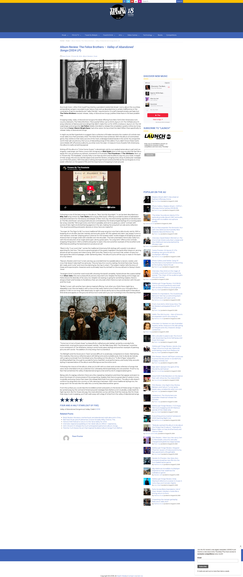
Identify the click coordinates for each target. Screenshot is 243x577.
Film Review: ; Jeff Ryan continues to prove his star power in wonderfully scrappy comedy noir (167, 359)
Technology (147, 35)
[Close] (240, 546)
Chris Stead (157, 201)
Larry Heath (157, 289)
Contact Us (132, 576)
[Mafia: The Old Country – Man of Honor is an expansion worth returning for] (147, 317)
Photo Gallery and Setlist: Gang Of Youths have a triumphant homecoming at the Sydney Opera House (167, 263)
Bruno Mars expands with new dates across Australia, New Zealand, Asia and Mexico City (167, 230)
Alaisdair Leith (158, 475)
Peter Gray (157, 234)
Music (64, 35)
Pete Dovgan (158, 210)
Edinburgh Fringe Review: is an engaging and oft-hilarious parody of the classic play (166, 408)
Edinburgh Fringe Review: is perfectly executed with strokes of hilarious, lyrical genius (166, 285)
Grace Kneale (158, 380)
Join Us (140, 576)
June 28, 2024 (77, 56)
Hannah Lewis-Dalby (151, 433)
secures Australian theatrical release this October (164, 397)
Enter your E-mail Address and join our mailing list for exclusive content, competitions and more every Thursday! (156, 145)
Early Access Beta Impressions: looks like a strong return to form (166, 491)
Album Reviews (88, 56)
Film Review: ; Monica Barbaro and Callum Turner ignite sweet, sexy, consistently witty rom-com (167, 387)
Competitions (171, 35)
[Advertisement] (121, 26)
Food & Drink (108, 35)
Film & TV (75, 35)
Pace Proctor (66, 56)
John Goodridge (159, 371)
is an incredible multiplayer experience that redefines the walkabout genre (166, 471)
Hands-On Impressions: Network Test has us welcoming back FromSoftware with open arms (167, 296)
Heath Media (122, 576)
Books (160, 35)
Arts (120, 35)
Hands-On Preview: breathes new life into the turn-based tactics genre (165, 460)
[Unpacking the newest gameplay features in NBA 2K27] (147, 502)
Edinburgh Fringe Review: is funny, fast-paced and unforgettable (167, 450)
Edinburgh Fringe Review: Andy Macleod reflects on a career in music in (167, 481)
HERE (98, 409)
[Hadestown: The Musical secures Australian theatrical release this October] (147, 398)
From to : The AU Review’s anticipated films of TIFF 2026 (166, 306)
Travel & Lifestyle (91, 35)
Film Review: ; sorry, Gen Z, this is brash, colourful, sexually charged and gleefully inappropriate (167, 440)
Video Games (132, 35)
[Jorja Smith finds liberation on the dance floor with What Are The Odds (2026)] (147, 378)
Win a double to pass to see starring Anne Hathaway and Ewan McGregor (167, 338)
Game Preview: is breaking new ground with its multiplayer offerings (164, 252)
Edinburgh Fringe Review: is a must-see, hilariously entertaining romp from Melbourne (166, 348)
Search (179, 1)
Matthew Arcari (150, 223)
